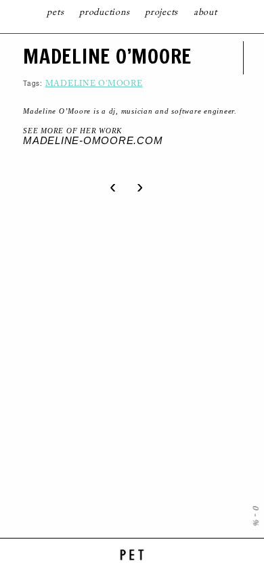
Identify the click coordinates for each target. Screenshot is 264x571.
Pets (55, 13)
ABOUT (205, 13)
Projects (161, 13)
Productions (104, 13)
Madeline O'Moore (94, 84)
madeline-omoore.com (92, 140)
